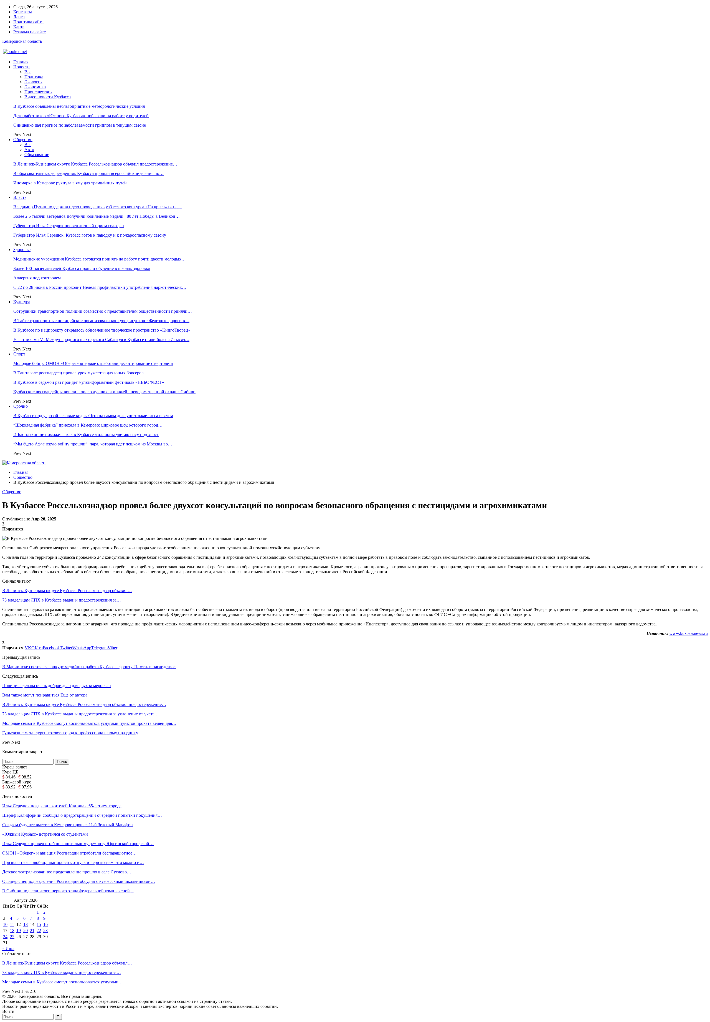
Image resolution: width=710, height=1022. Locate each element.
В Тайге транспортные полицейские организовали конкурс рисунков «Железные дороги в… (101, 320)
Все (27, 71)
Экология (33, 81)
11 (12, 924)
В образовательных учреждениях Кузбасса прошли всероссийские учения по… (88, 173)
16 (45, 924)
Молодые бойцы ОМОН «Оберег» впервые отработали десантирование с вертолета (93, 363)
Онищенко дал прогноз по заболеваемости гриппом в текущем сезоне (79, 125)
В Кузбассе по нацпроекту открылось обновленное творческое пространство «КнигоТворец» (101, 330)
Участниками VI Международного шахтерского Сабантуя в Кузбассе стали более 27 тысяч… (101, 339)
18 (12, 930)
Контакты (22, 11)
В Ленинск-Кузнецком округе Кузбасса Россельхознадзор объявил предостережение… (95, 164)
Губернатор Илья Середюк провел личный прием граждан (68, 225)
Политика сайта (28, 21)
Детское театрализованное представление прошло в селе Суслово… (66, 872)
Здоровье (22, 249)
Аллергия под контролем (37, 277)
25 (12, 936)
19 (18, 930)
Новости (21, 66)
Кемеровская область (22, 41)
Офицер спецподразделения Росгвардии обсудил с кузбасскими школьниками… (78, 881)
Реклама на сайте (29, 31)
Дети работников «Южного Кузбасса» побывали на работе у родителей (81, 115)
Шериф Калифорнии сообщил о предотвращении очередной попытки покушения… (82, 815)
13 (25, 924)
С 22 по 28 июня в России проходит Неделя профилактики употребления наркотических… (99, 287)
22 (39, 930)
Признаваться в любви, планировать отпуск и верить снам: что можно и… (73, 862)
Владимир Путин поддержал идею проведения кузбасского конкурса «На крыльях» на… (97, 206)
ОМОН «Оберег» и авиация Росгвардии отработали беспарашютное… (69, 853)
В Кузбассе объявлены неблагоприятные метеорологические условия (79, 106)
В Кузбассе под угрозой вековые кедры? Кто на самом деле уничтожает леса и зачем (93, 415)
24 (5, 936)
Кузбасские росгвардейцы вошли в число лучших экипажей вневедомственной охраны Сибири (104, 391)
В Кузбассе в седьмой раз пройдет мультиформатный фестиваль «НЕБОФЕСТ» (88, 382)
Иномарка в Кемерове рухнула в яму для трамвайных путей (70, 183)
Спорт (19, 354)
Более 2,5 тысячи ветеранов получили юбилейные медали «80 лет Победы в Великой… (96, 216)
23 (45, 930)
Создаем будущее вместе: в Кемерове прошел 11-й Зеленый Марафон (67, 824)
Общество (22, 139)
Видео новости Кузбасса (47, 96)
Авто (29, 149)
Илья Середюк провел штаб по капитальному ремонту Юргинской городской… (78, 843)
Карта (18, 26)
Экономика (35, 86)
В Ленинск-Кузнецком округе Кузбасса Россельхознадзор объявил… (67, 590)
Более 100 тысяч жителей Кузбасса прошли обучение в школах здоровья (81, 268)
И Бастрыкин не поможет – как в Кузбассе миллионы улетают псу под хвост (86, 434)
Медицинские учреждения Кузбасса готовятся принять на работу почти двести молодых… (99, 259)
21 (32, 930)
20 (25, 930)
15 (39, 924)
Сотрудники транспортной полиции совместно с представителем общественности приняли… (102, 311)
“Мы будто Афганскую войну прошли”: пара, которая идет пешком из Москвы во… (92, 444)
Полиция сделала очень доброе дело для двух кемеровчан (56, 685)
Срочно (20, 406)
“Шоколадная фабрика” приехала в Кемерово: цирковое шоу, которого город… (88, 425)
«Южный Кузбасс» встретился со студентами (45, 834)
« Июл (8, 948)
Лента (19, 16)
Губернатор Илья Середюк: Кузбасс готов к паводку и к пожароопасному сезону (89, 235)
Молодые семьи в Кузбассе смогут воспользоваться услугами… (62, 982)
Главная (20, 61)
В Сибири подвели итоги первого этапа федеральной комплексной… (68, 890)
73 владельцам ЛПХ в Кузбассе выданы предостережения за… (61, 600)
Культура (21, 301)
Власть (19, 197)
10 (5, 924)
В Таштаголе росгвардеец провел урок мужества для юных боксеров (78, 372)
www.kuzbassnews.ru (688, 633)
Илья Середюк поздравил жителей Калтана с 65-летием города (61, 805)
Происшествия (38, 91)
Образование (36, 154)
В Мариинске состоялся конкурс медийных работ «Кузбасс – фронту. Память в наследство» (89, 666)
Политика (33, 76)
